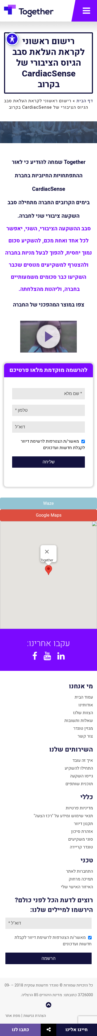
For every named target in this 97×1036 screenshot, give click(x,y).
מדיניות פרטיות (79, 808)
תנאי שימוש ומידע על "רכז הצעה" (63, 816)
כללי (86, 797)
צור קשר (85, 736)
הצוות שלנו (83, 713)
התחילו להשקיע (79, 768)
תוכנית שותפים (79, 784)
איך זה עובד (82, 760)
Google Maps (48, 515)
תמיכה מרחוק (81, 879)
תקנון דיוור (83, 823)
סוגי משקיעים (80, 839)
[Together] (29, 12)
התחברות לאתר (79, 871)
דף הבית (85, 101)
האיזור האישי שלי (77, 887)
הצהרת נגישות (34, 1016)
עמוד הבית (84, 697)
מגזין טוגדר (83, 728)
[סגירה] (46, 551)
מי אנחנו (81, 686)
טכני (87, 860)
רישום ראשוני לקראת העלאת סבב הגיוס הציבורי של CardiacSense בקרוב (48, 63)
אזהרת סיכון (82, 831)
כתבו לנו (20, 1029)
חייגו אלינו (76, 1029)
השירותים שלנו (71, 749)
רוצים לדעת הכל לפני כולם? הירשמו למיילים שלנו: (54, 905)
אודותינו (85, 705)
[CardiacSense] (48, 337)
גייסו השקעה (81, 776)
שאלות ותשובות (78, 720)
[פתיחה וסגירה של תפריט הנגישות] (12, 39)
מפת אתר (12, 1016)
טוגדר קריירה (81, 847)
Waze (48, 503)
